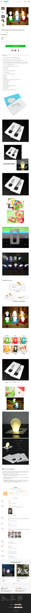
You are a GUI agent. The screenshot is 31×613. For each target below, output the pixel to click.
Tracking (19, 600)
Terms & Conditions (13, 599)
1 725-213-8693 (3, 597)
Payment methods (20, 597)
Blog (11, 600)
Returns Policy (12, 598)
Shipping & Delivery (20, 598)
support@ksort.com (3, 598)
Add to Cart (16, 46)
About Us (12, 597)
